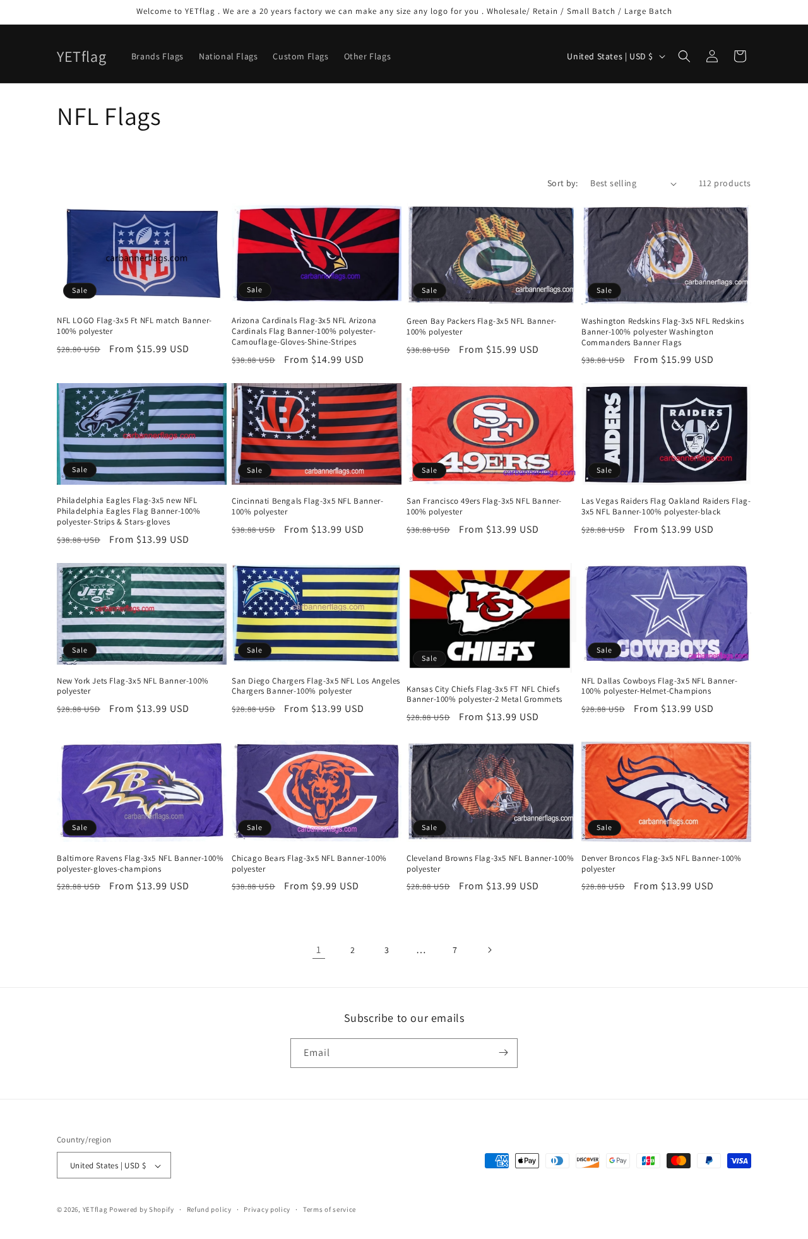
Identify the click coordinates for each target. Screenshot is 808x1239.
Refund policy (209, 1209)
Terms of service (329, 1209)
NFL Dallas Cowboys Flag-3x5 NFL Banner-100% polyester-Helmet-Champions (659, 686)
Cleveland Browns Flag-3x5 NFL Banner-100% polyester (490, 863)
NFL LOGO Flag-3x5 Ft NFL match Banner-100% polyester (134, 326)
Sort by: (562, 183)
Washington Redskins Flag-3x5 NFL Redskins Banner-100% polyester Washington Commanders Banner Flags (662, 332)
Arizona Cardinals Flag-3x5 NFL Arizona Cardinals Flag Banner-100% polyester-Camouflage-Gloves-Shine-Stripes (304, 331)
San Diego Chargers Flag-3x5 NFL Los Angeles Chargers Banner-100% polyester (316, 686)
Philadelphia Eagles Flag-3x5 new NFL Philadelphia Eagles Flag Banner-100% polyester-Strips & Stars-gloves (129, 511)
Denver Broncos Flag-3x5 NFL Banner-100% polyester (661, 863)
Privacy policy (267, 1209)
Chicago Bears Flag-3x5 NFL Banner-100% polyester (309, 863)
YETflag (95, 1210)
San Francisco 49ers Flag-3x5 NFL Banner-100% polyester (484, 506)
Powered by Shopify (141, 1210)
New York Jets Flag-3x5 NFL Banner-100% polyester (133, 686)
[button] (684, 56)
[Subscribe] (503, 1052)
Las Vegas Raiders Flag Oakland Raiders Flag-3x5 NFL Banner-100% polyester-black (666, 506)
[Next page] (489, 950)
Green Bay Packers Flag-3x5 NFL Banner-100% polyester (482, 326)
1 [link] (318, 949)
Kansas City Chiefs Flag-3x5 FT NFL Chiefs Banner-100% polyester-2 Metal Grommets (484, 694)
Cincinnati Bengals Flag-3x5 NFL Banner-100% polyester (307, 506)
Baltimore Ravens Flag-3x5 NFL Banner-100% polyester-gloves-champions (140, 863)
